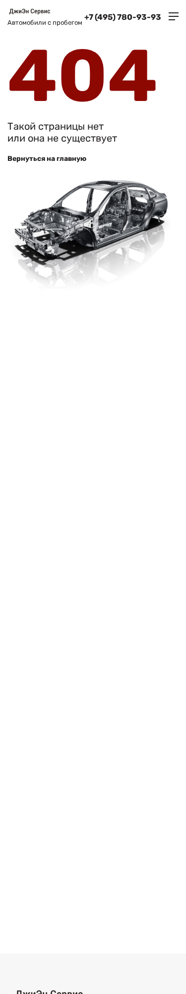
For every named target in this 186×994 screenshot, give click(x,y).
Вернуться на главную (46, 158)
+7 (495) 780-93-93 (122, 17)
